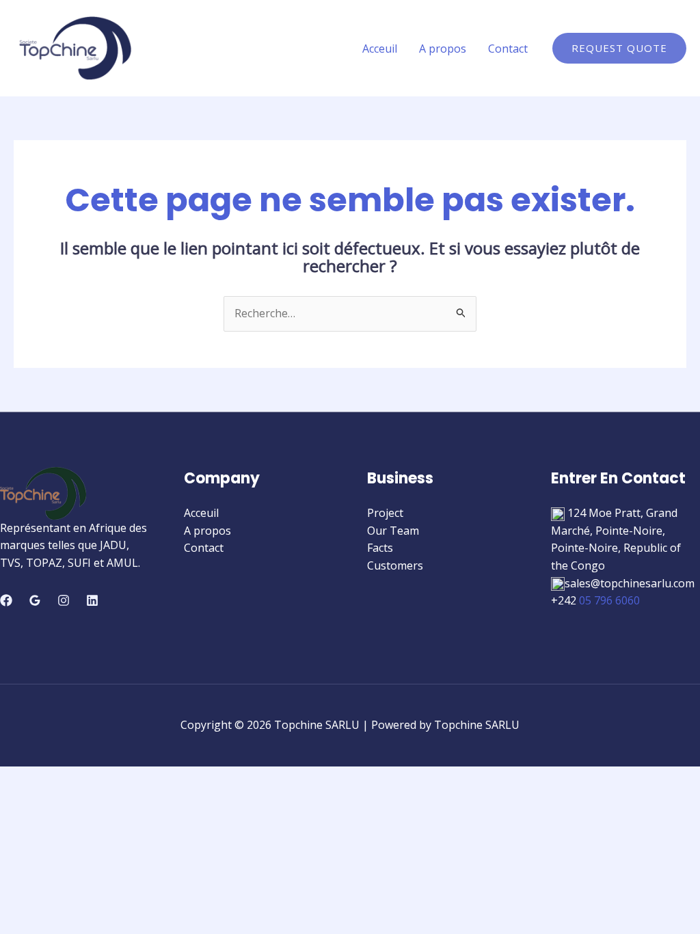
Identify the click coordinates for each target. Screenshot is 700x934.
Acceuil (379, 48)
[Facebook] (6, 600)
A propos (442, 48)
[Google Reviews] (35, 600)
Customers (395, 565)
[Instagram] (63, 600)
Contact (508, 48)
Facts (380, 547)
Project (385, 512)
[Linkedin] (92, 600)
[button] (619, 48)
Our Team (393, 530)
